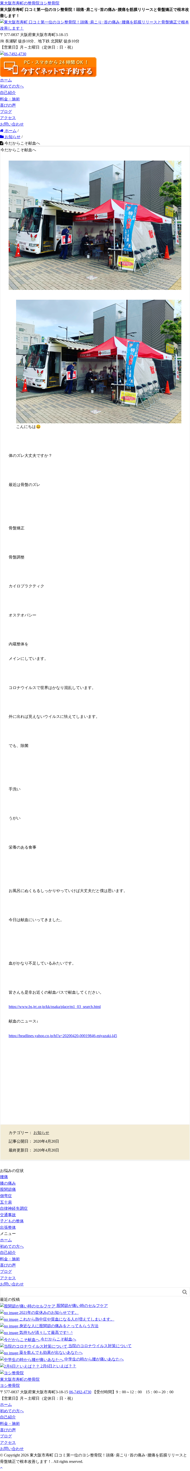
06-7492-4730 (80, 1392)
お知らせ (41, 1133)
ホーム (6, 80)
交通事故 (8, 1215)
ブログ (6, 112)
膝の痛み (8, 1183)
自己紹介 (8, 93)
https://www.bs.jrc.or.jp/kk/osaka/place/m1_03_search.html (55, 1007)
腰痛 (4, 1177)
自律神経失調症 (14, 1208)
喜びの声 (8, 105)
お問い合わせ (12, 124)
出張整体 (8, 1227)
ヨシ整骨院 (29, 3)
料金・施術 (10, 99)
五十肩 (6, 1202)
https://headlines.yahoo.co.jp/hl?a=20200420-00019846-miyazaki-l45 (63, 1036)
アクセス (8, 118)
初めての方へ (12, 86)
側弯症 (6, 1196)
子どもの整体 (12, 1221)
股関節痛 (8, 1189)
